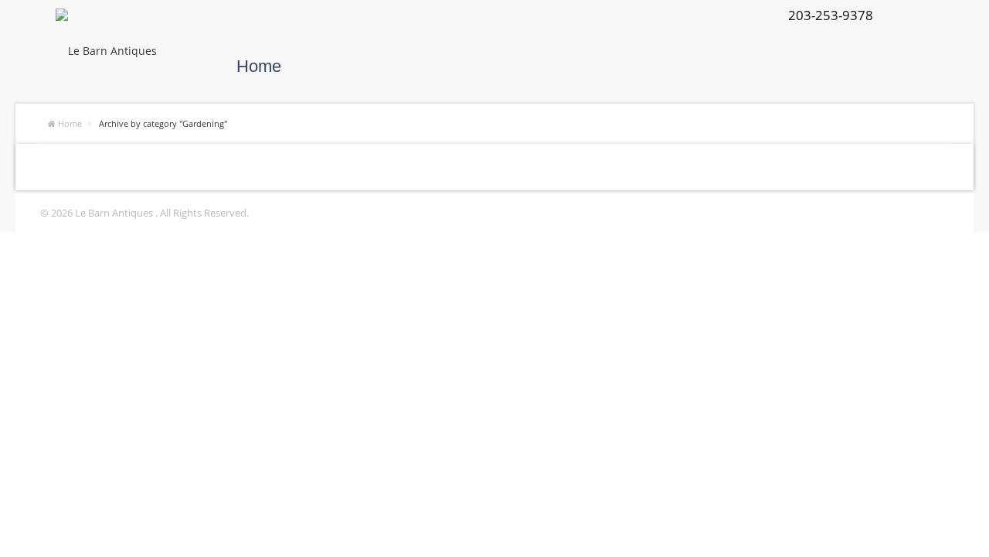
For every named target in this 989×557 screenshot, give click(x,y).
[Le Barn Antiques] (106, 50)
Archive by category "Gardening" (163, 123)
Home (258, 66)
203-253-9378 (830, 15)
